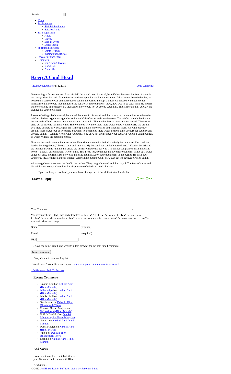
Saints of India (52, 50)
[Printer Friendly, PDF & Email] (144, 178)
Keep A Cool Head (52, 77)
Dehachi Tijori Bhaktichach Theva (56, 304)
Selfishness (38, 270)
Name (34, 227)
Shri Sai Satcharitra (54, 26)
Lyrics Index (51, 44)
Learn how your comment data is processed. (96, 264)
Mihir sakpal (47, 290)
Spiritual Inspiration (48, 47)
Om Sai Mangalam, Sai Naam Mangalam (57, 316)
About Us (49, 69)
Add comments (145, 85)
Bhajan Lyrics (51, 41)
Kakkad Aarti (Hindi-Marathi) (56, 285)
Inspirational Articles (55, 53)
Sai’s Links (50, 66)
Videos (48, 38)
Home (41, 20)
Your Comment (39, 209)
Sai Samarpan (45, 23)
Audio (47, 35)
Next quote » (40, 365)
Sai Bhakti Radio (49, 368)
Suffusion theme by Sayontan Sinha (79, 368)
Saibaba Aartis (52, 29)
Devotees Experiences (49, 56)
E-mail (34, 233)
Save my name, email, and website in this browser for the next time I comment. (77, 245)
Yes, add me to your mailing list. (51, 258)
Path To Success (55, 270)
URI (33, 239)
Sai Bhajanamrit (46, 32)
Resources (43, 60)
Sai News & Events (54, 63)
